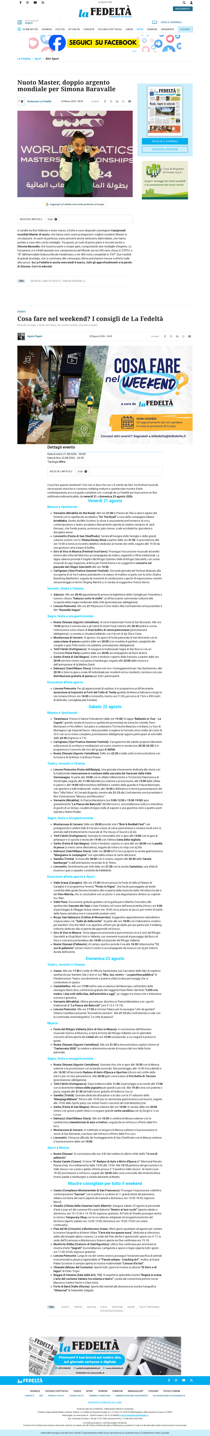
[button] (191, 2)
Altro (62, 461)
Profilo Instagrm (30, 2)
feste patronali (149, 1307)
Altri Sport (52, 58)
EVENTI (29, 23)
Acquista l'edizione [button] (165, 149)
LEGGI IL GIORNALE (171, 22)
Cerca (184, 3)
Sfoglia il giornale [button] (165, 141)
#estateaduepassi (111, 1310)
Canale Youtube (38, 2)
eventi (65, 1307)
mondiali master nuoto (45, 281)
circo (103, 1307)
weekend (117, 1307)
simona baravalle (73, 281)
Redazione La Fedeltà (39, 101)
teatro (78, 1307)
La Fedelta (23, 58)
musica (91, 1307)
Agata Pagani (34, 336)
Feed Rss (45, 2)
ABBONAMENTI (182, 9)
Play (50, 219)
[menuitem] (30, 29)
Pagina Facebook (23, 2)
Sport (38, 58)
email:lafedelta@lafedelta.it (134, 1415)
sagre (131, 1307)
